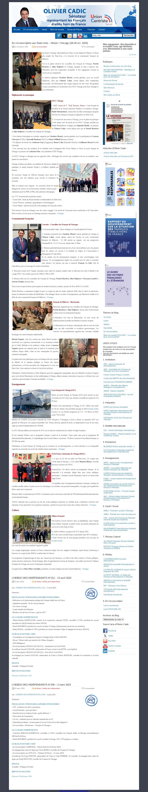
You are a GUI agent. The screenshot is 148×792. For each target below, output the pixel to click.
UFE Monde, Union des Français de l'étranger (118, 419)
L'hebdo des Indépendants (51, 581)
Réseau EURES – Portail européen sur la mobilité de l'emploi (120, 435)
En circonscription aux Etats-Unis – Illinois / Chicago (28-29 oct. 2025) (50, 43)
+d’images (60, 213)
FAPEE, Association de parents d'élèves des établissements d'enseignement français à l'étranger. (119, 486)
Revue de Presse (74, 29)
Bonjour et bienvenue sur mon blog (117, 66)
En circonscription (30, 29)
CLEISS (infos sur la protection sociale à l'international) (119, 524)
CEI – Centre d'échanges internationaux (119, 430)
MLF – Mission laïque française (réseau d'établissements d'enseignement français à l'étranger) (119, 498)
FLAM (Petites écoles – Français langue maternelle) (119, 492)
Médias (106, 324)
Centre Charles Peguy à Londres (117, 375)
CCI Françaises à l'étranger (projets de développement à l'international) (119, 451)
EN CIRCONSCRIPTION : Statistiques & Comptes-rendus (119, 71)
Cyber (106, 321)
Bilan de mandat (57, 29)
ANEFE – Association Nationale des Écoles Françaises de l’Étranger (118, 469)
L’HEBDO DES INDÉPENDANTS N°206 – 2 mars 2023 (41, 684)
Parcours (91, 29)
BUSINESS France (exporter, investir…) (119, 447)
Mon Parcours (109, 88)
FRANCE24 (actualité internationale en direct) (119, 565)
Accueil (17, 29)
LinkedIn (111, 651)
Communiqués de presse (113, 84)
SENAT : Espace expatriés (114, 391)
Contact (102, 29)
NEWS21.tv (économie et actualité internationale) (117, 581)
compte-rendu (93, 409)
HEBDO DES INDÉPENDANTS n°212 (31, 588)
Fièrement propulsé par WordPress (74, 791)
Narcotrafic (108, 328)
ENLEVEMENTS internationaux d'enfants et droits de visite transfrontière (120, 529)
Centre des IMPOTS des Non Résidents (119, 378)
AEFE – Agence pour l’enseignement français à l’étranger (118, 463)
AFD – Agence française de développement (114, 365)
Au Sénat (37, 581)
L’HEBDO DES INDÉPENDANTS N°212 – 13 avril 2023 (41, 578)
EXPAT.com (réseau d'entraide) (116, 407)
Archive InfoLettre (110, 153)
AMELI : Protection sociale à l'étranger (118, 511)
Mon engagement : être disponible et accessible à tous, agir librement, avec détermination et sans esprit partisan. (119, 49)
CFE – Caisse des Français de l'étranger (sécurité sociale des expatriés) (119, 519)
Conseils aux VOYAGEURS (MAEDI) (118, 382)
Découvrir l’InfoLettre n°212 (22, 676)
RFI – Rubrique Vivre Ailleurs (115, 586)
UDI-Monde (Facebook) (113, 595)
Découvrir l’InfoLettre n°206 (22, 776)
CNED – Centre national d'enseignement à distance (120, 479)
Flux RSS (112, 641)
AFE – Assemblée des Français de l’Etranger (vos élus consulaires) (117, 370)
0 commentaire (89, 47)
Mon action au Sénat (112, 95)
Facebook (112, 631)
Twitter (110, 636)
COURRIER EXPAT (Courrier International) (115, 560)
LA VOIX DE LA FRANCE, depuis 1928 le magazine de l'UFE (120, 570)
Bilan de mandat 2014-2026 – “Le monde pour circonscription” (120, 76)
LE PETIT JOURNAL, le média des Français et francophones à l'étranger (118, 576)
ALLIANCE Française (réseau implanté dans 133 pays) (119, 542)
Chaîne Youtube (114, 646)
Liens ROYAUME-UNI (112, 609)
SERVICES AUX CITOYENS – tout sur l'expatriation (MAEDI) (118, 395)
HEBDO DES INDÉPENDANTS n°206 (31, 695)
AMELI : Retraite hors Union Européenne (120, 514)
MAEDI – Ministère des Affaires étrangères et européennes (116, 386)
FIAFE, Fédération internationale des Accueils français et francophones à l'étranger (118, 412)
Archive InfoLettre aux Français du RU (118, 156)
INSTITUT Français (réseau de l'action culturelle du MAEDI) (118, 547)
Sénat (44, 29)
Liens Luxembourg (111, 606)
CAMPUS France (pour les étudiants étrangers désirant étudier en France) (118, 474)
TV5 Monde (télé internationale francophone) (116, 590)
